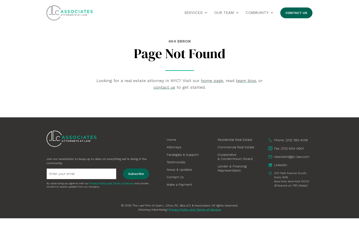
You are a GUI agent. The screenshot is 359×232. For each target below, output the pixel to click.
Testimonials (176, 162)
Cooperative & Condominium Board (235, 157)
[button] (196, 12)
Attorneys (174, 147)
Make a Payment (179, 185)
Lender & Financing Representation (232, 168)
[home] (70, 12)
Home (171, 140)
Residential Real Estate (235, 140)
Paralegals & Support (183, 155)
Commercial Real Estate (236, 147)
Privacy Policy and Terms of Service (195, 209)
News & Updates (179, 170)
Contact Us (296, 13)
